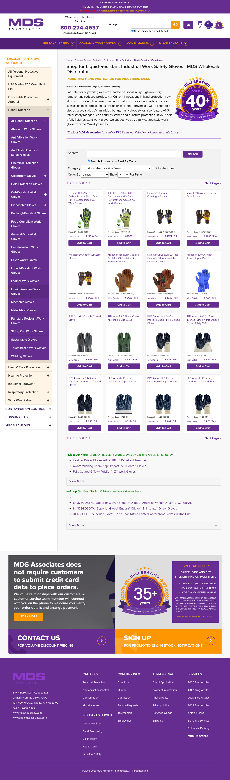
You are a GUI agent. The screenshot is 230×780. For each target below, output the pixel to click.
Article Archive (196, 713)
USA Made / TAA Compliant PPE (26, 86)
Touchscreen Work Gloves (28, 348)
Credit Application (163, 682)
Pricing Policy (160, 698)
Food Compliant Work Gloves (26, 223)
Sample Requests (128, 705)
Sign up (137, 638)
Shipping (158, 721)
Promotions (198, 736)
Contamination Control (98, 43)
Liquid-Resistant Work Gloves (25, 291)
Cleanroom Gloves (23, 176)
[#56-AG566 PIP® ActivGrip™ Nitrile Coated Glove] (124, 342)
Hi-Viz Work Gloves (24, 260)
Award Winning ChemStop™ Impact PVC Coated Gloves (109, 466)
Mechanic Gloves (22, 302)
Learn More (28, 616)
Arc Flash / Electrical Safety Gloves (24, 152)
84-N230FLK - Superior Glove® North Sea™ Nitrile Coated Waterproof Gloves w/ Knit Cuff (131, 514)
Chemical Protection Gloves (24, 165)
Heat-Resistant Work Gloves (24, 249)
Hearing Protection (21, 375)
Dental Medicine (92, 724)
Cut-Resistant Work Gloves (24, 194)
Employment (125, 721)
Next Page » (213, 183)
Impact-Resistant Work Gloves (26, 270)
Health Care (89, 747)
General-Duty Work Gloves (24, 236)
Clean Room (90, 739)
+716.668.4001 (51, 703)
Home (69, 60)
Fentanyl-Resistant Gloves (28, 213)
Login (114, 24)
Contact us (38, 638)
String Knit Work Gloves (27, 331)
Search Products (142, 31)
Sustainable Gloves (24, 339)
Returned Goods (162, 713)
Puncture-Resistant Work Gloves (27, 320)
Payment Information (165, 690)
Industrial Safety (92, 754)
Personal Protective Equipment (22, 61)
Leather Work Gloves (25, 281)
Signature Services (198, 721)
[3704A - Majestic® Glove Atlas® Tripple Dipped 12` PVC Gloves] (202, 280)
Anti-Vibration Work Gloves (24, 139)
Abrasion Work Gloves (26, 129)
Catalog (78, 60)
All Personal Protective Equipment (23, 73)
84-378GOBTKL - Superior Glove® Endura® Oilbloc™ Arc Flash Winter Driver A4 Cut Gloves (132, 503)
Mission (122, 690)
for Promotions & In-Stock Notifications (163, 645)
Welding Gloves (21, 356)
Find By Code (162, 31)
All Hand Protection (24, 121)
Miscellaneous (170, 43)
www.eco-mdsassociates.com (30, 718)
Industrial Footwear (21, 384)
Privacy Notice (161, 705)
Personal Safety (56, 43)
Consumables (138, 43)
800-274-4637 (79, 27)
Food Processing (93, 731)
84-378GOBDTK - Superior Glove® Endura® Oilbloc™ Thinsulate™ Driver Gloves (125, 508)
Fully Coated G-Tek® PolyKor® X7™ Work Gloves (104, 471)
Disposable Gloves (23, 205)
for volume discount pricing (45, 645)
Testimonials (125, 713)
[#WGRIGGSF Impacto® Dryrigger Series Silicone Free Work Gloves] (202, 216)
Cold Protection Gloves (26, 184)
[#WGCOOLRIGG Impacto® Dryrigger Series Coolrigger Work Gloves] (163, 216)
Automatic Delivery (199, 728)
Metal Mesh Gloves (24, 310)
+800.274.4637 (32, 703)
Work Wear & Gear (20, 400)
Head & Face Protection (24, 367)
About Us (123, 682)
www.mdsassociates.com (27, 713)
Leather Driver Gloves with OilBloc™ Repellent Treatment (110, 460)
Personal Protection (94, 682)
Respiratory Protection (23, 392)
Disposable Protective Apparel (23, 99)
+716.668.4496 (26, 708)
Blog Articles (199, 682)
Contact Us (124, 698)
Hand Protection (19, 110)
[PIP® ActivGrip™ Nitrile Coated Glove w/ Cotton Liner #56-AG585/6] (84, 342)
